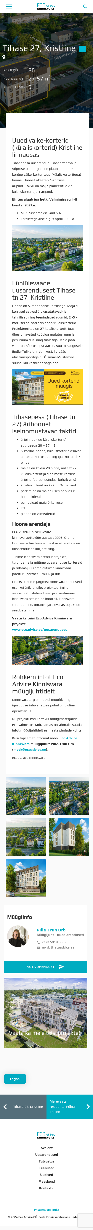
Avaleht (47, 1148)
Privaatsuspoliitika (46, 1209)
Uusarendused (46, 1154)
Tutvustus (46, 1161)
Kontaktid (46, 1188)
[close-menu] (9, 6)
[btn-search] (85, 6)
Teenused (46, 1168)
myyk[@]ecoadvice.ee (57, 947)
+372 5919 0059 (53, 942)
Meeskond (46, 1181)
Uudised (46, 1175)
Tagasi (15, 1079)
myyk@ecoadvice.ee (29, 750)
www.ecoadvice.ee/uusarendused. (40, 629)
